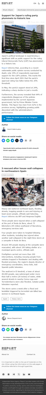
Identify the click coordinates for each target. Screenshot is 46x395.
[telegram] (12, 140)
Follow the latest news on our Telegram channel (21, 118)
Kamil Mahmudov (14, 129)
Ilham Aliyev (8, 10)
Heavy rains (16, 299)
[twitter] (17, 140)
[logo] (7, 3)
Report (4, 68)
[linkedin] (21, 140)
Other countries (7, 22)
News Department (14, 318)
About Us (5, 354)
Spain (5, 299)
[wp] (8, 140)
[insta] (8, 374)
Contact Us (31, 354)
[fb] (3, 140)
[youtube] (29, 374)
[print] (26, 140)
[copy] (30, 140)
